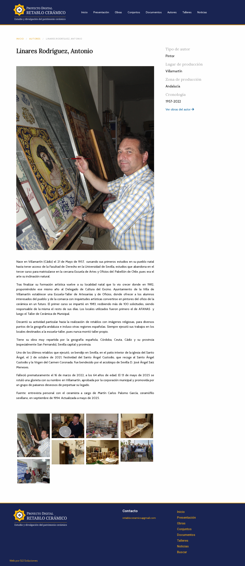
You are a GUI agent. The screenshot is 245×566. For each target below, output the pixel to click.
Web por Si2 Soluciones (24, 560)
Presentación (101, 12)
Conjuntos (134, 12)
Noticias (202, 12)
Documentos (154, 12)
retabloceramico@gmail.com (139, 518)
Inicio (84, 12)
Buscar (182, 552)
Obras (118, 12)
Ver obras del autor (178, 109)
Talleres (187, 12)
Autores (172, 12)
